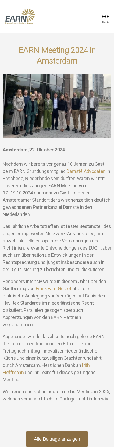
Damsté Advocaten (86, 171)
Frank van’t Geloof (54, 288)
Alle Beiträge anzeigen (57, 439)
